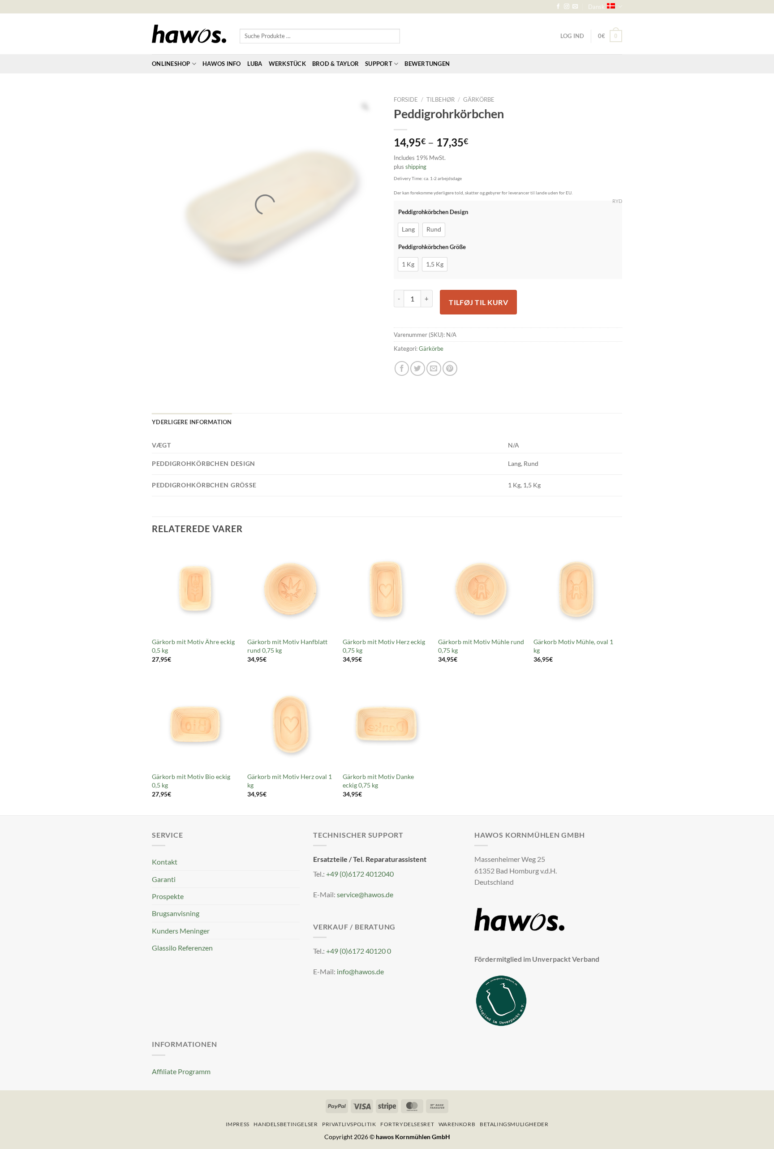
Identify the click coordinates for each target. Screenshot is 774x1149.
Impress (237, 1124)
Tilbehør (440, 99)
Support (378, 63)
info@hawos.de (360, 971)
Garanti (164, 879)
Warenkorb (457, 1124)
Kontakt (164, 861)
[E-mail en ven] (433, 368)
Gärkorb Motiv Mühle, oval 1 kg (573, 646)
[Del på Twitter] (417, 368)
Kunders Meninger (181, 930)
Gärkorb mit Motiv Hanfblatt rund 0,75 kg (287, 646)
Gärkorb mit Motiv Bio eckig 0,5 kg (191, 781)
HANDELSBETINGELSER (286, 1124)
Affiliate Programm (181, 1071)
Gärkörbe (478, 99)
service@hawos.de (365, 894)
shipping (415, 166)
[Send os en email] (575, 7)
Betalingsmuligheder (514, 1124)
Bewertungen (427, 63)
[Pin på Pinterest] (450, 368)
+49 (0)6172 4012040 (360, 873)
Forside (406, 99)
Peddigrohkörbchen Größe (432, 247)
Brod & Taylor (335, 63)
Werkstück (287, 63)
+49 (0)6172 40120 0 (358, 951)
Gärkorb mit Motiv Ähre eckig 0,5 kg (193, 646)
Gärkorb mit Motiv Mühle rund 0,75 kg (481, 646)
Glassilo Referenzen (182, 947)
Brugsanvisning (175, 913)
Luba (254, 63)
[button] (610, 36)
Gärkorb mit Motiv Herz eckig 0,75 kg (384, 646)
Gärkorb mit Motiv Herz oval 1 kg (289, 781)
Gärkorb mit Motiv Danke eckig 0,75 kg (378, 781)
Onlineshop (171, 63)
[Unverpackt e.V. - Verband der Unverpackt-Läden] (501, 999)
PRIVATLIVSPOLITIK (349, 1124)
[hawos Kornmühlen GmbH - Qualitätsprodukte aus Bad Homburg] (189, 34)
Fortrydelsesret (407, 1124)
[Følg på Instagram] (566, 7)
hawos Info (221, 63)
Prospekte (168, 896)
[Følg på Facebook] (558, 7)
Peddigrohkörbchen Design (433, 212)
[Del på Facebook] (402, 368)
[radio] (408, 230)
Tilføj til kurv (478, 302)
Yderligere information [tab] (192, 422)
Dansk (596, 6)
